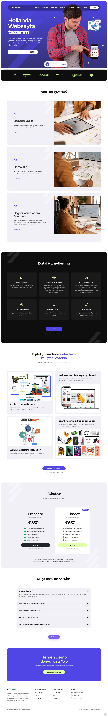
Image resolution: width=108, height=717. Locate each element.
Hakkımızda (56, 692)
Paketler (71, 7)
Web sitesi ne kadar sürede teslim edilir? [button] (33, 603)
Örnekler (63, 7)
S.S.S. (79, 7)
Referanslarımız (58, 689)
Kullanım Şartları (95, 709)
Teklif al (35, 545)
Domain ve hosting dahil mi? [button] (28, 617)
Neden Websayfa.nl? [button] (26, 591)
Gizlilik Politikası (83, 709)
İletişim (55, 698)
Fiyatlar (37, 695)
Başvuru (36, 7)
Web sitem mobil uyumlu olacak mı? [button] (31, 610)
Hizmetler (45, 7)
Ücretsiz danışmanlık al (54, 468)
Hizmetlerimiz (39, 692)
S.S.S (54, 695)
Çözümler (54, 7)
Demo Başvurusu (40, 689)
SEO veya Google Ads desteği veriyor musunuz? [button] (35, 624)
